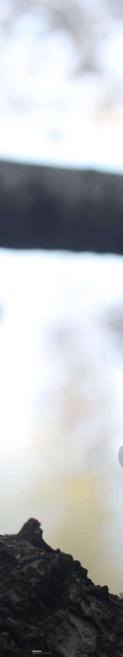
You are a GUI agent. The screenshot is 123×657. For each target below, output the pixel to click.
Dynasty (37, 651)
